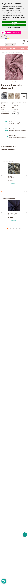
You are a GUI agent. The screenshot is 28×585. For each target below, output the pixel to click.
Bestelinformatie (7, 150)
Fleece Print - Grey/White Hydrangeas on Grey (13, 178)
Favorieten (18, 44)
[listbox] (14, 96)
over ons (6, 35)
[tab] (8, 146)
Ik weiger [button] (14, 24)
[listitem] (4, 48)
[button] (2, 67)
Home (3, 52)
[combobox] (10, 44)
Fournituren (13, 48)
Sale (22, 48)
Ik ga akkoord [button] (14, 22)
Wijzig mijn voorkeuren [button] (14, 27)
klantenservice (4, 36)
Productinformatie (7, 146)
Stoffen (3, 48)
